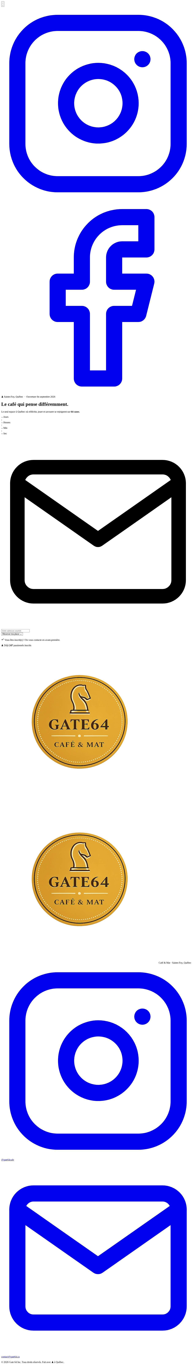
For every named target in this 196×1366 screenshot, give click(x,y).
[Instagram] (98, 199)
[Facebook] (98, 393)
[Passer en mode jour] (2, 4)
